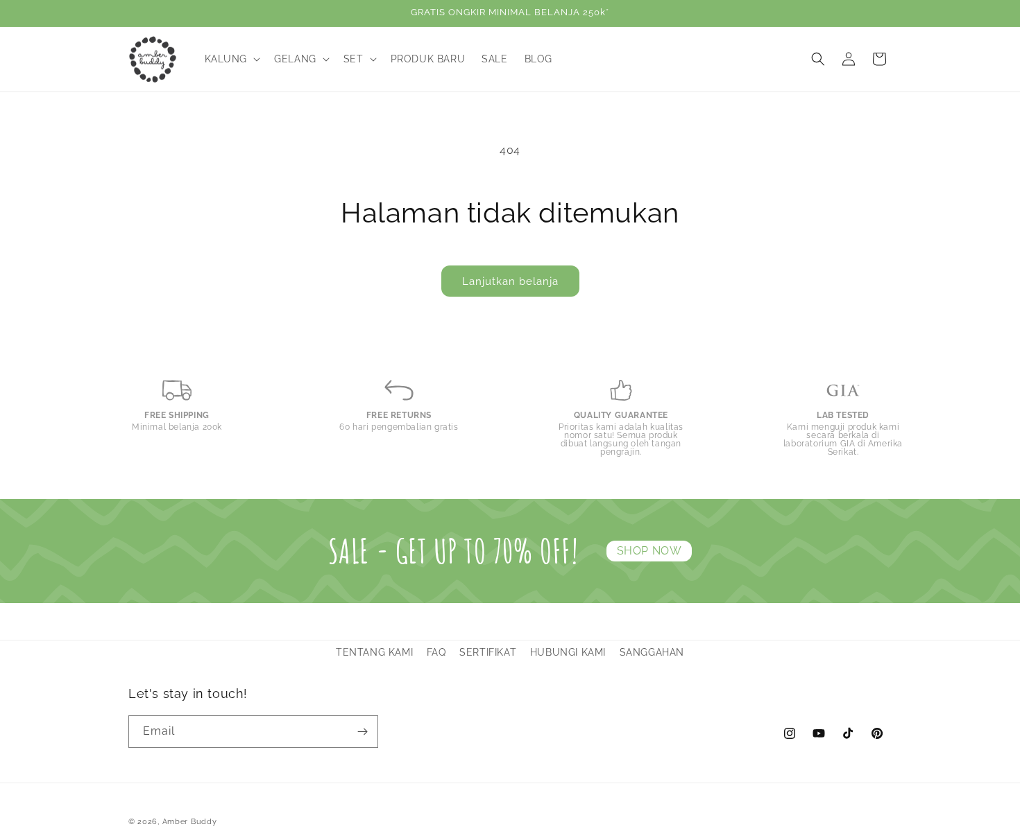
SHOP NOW (649, 550)
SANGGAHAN (652, 652)
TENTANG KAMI (374, 652)
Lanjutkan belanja (510, 281)
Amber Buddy (189, 821)
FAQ (436, 652)
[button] (231, 58)
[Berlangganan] (362, 731)
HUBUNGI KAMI (568, 652)
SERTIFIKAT (487, 652)
